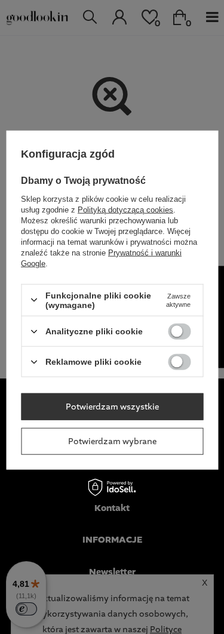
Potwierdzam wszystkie (112, 407)
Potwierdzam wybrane (112, 441)
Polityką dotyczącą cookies (125, 209)
